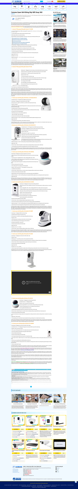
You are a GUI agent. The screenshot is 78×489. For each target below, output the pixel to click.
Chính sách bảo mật (15, 471)
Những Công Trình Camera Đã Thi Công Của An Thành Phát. (20, 370)
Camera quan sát (32, 3)
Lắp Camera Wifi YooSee (40, 486)
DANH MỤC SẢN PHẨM (16, 3)
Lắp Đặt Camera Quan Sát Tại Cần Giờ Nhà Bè (20, 369)
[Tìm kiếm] (41, 1)
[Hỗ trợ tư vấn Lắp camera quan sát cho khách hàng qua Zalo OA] (76, 482)
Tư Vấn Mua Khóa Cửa (53, 486)
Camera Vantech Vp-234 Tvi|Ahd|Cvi (44, 450)
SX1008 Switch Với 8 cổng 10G (30, 450)
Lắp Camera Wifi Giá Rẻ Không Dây (26, 486)
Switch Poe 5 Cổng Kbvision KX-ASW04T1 (59, 450)
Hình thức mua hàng (15, 469)
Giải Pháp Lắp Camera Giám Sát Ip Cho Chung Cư (41, 369)
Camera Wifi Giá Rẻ (33, 486)
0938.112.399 (61, 1)
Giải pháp (39, 3)
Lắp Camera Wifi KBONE (47, 486)
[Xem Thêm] (31, 386)
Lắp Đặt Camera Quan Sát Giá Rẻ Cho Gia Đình (30, 369)
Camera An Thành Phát (21, 18)
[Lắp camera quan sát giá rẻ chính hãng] (23, 3)
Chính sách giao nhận (15, 470)
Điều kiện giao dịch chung (16, 472)
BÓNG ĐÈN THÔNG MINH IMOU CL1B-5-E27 (45, 426)
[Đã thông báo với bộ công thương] (16, 479)
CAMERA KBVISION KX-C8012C (30, 426)
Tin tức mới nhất (16, 390)
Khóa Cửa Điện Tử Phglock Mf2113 (58, 426)
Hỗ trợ (44, 3)
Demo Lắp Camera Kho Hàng (57, 38)
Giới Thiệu (26, 3)
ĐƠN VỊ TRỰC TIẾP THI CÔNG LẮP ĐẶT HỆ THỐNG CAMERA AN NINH (39, 483)
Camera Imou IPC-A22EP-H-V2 (16, 426)
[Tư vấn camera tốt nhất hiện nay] (66, 7)
